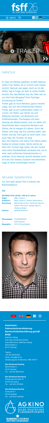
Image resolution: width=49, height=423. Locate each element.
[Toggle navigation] (25, 17)
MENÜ (12, 17)
